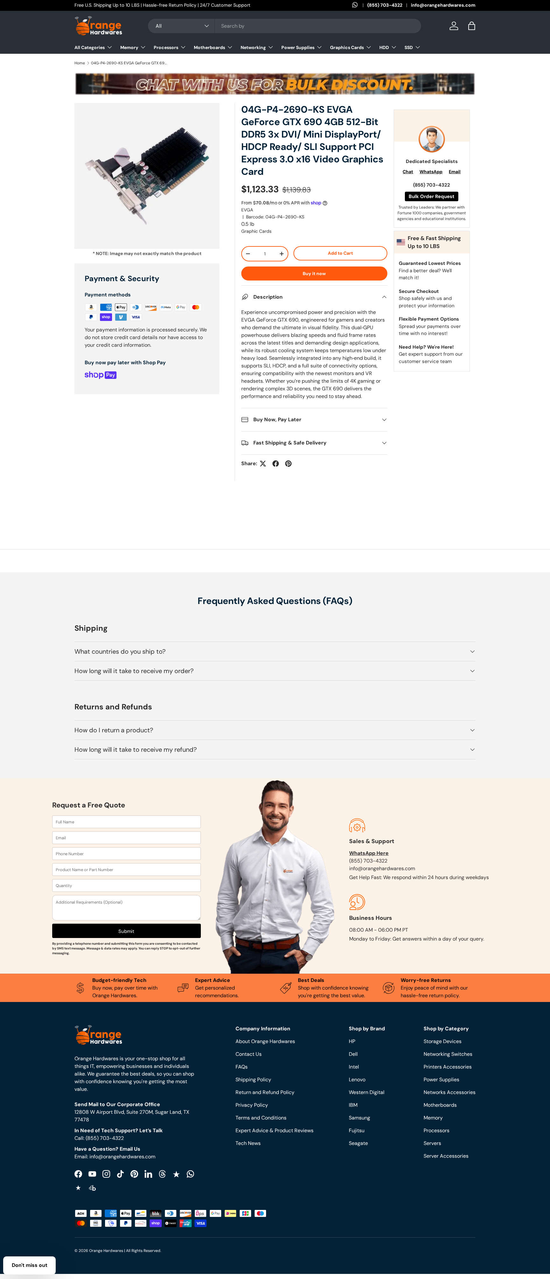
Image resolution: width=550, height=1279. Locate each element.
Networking (253, 47)
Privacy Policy (252, 1105)
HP (352, 1041)
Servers (432, 1143)
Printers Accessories (448, 1066)
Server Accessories (446, 1156)
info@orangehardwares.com (443, 5)
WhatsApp (431, 171)
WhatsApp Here (369, 853)
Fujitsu (356, 1130)
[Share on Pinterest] (288, 463)
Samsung (359, 1117)
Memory (129, 47)
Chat (408, 171)
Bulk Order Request (432, 196)
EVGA (247, 210)
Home (79, 63)
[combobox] (284, 26)
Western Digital (366, 1092)
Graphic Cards (256, 231)
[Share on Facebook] (275, 463)
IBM (353, 1105)
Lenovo (357, 1079)
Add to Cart (340, 253)
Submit (126, 931)
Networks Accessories (450, 1092)
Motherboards (209, 47)
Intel (354, 1066)
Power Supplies (297, 47)
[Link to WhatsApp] (359, 5)
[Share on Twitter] (263, 463)
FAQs (242, 1066)
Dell (353, 1054)
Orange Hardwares (106, 1250)
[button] (472, 26)
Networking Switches (448, 1054)
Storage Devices (443, 1041)
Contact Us (249, 1054)
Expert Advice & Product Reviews (275, 1130)
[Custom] (190, 1174)
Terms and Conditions (261, 1117)
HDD (384, 47)
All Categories (89, 47)
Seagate (358, 1143)
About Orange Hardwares (265, 1041)
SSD (409, 47)
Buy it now (314, 273)
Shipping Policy (253, 1079)
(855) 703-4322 (384, 5)
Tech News (248, 1143)
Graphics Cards (347, 47)
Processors (166, 47)
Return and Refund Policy (265, 1092)
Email (455, 171)
